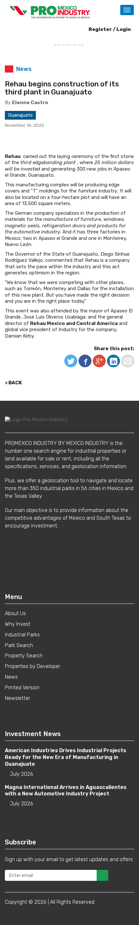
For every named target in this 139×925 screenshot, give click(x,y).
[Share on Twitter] (70, 361)
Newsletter (17, 698)
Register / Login (109, 29)
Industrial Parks (22, 635)
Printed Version (22, 687)
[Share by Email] (127, 361)
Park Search (19, 645)
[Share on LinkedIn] (113, 361)
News (11, 677)
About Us (15, 613)
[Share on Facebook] (85, 361)
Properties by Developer (32, 666)
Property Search (24, 656)
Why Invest (17, 624)
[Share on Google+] (99, 361)
